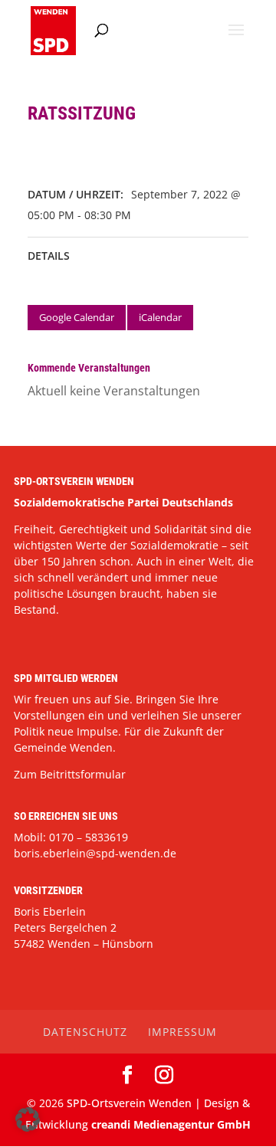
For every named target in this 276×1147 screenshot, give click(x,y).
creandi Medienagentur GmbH (171, 1124)
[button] (27, 1119)
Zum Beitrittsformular (70, 774)
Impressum (182, 1031)
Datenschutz (85, 1031)
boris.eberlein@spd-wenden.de (95, 853)
